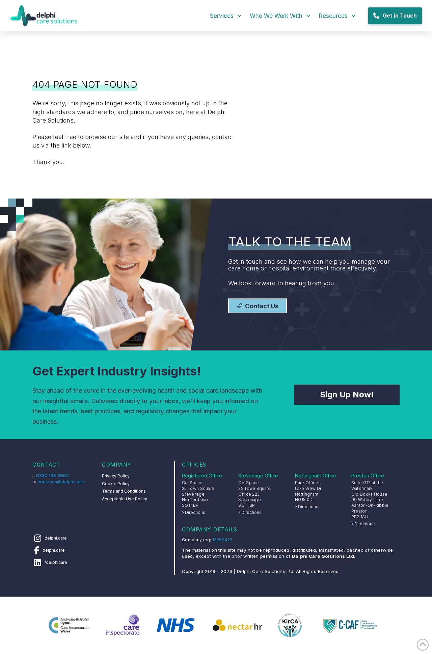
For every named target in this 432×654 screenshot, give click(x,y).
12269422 (222, 539)
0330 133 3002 (52, 475)
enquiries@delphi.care (61, 481)
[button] (347, 395)
